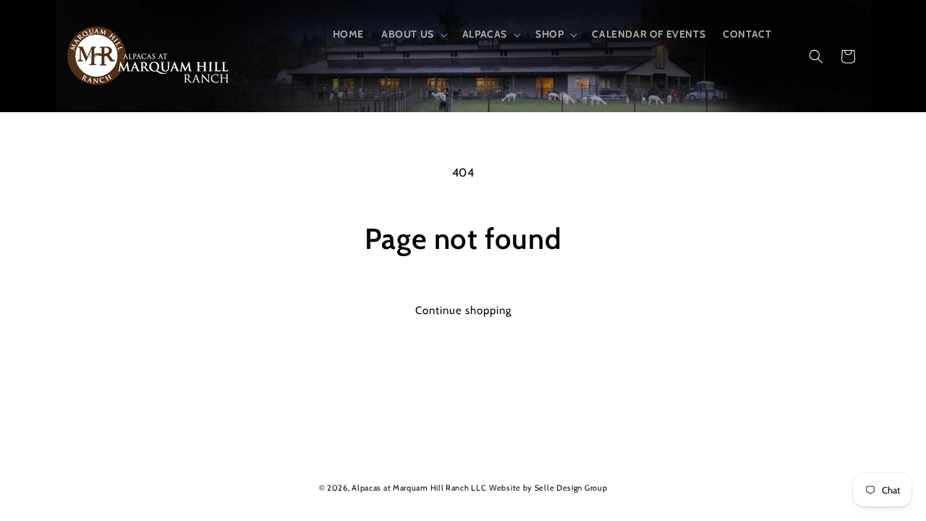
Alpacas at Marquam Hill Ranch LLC (419, 488)
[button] (413, 34)
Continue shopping (463, 310)
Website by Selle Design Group (548, 488)
